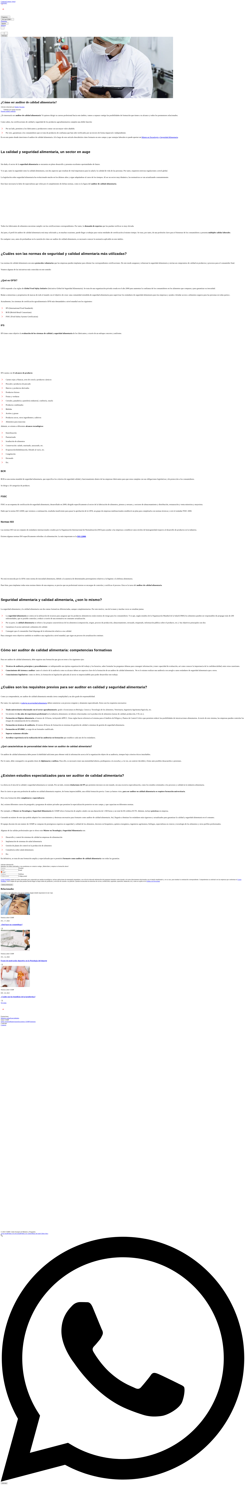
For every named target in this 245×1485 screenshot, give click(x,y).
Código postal (22, 876)
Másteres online (5, 1018)
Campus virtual (10, 1)
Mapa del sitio (36, 1233)
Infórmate (4, 36)
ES (2, 3)
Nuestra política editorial (8, 111)
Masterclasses (14, 1021)
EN (4, 3)
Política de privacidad (14, 1233)
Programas (5, 17)
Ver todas (3, 1003)
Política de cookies (26, 1233)
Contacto (3, 1)
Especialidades (14, 1018)
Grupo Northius (5, 879)
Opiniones (4, 21)
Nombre (20, 868)
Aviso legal (4, 1233)
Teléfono (21, 874)
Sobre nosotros (5, 1021)
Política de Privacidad (153, 881)
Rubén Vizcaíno (19, 107)
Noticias (3, 25)
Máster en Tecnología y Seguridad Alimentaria (160, 137)
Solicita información (7, 884)
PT (6, 3)
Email (20, 870)
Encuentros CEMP (23, 1021)
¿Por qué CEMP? (7, 19)
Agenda (4, 23)
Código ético (44, 1233)
